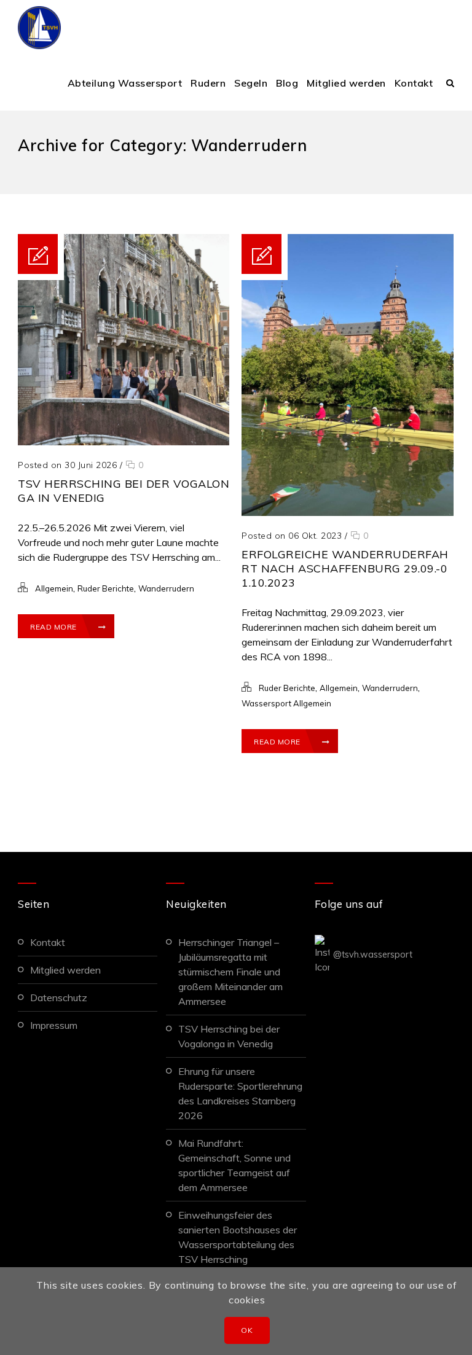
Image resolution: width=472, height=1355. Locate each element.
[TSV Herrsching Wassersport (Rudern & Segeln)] (39, 27)
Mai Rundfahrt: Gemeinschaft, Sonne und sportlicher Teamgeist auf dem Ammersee (234, 1165)
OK (247, 1330)
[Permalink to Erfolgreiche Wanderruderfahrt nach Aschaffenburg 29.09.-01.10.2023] (347, 512)
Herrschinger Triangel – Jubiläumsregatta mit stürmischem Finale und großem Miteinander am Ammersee (230, 971)
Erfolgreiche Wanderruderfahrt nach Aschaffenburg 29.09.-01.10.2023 (345, 568)
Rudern (208, 83)
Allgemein (54, 588)
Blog (287, 83)
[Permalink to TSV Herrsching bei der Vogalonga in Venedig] (123, 441)
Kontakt (414, 83)
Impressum (53, 1025)
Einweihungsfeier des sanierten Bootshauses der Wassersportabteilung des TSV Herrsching (237, 1237)
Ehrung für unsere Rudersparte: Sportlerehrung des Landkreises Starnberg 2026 (240, 1093)
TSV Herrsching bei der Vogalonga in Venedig (229, 1036)
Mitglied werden (346, 83)
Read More (53, 626)
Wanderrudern (166, 588)
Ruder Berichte (105, 588)
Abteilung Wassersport (125, 83)
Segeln (250, 83)
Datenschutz (58, 997)
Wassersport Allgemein (286, 703)
